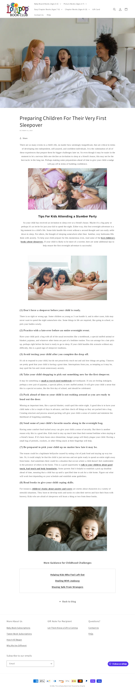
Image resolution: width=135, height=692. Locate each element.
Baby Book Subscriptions (18, 627)
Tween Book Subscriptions (19, 633)
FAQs (90, 633)
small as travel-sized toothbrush (56, 381)
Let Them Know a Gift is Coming (63, 627)
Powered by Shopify (78, 686)
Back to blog (69, 601)
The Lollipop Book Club (63, 686)
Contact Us (93, 627)
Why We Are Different (17, 645)
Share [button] (25, 138)
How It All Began (14, 639)
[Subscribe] (51, 664)
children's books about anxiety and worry (52, 489)
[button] (47, 4)
